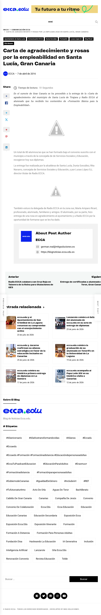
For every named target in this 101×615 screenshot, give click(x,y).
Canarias (43, 498)
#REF (86, 481)
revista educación (45, 558)
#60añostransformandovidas (44, 437)
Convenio (88, 498)
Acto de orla (39, 489)
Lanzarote (39, 550)
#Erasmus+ (81, 463)
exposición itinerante (45, 524)
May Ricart (88, 39)
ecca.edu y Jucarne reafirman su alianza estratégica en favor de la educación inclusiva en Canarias (31, 350)
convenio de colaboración (20, 507)
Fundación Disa (14, 541)
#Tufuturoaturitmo (16, 489)
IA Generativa (70, 541)
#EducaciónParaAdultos (55, 463)
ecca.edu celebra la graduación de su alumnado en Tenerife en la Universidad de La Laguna (80, 350)
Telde (65, 558)
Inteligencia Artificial (16, 550)
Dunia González (51, 39)
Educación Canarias (16, 515)
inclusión (88, 541)
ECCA (11, 73)
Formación (63, 39)
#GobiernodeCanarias (17, 481)
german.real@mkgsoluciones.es (58, 246)
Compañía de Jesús (65, 498)
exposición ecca (72, 515)
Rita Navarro (8, 43)
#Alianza (70, 437)
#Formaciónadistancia (18, 472)
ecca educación (65, 507)
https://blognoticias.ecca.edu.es (57, 252)
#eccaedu (11, 446)
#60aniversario (14, 437)
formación (69, 524)
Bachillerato (82, 489)
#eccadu (87, 437)
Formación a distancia (18, 533)
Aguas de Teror (61, 489)
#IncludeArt (70, 481)
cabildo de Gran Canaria (19, 498)
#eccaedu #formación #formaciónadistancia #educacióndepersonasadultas (46, 455)
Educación (86, 507)
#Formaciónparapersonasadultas (54, 472)
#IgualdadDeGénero (46, 481)
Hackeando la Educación (42, 541)
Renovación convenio (17, 558)
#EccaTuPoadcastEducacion (21, 463)
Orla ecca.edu (59, 550)
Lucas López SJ (76, 39)
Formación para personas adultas (54, 533)
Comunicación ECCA (35, 39)
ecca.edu (45, 507)
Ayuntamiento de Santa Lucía (14, 39)
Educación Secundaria (45, 515)
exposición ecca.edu (16, 524)
